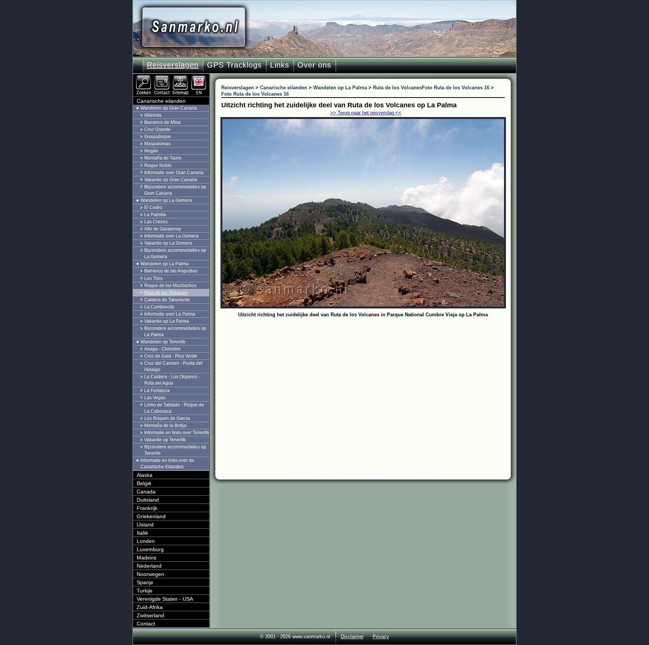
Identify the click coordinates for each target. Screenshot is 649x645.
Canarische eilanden (161, 101)
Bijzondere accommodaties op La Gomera (175, 253)
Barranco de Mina (162, 122)
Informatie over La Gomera (171, 236)
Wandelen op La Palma (164, 263)
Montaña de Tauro (162, 158)
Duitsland (148, 500)
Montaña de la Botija (165, 425)
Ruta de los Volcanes (165, 292)
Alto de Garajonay (162, 229)
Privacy (381, 636)
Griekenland (151, 516)
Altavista (152, 115)
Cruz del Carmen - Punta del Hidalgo (173, 366)
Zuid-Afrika (150, 607)
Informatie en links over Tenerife (176, 432)
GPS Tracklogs (234, 65)
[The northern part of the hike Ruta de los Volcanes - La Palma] (199, 77)
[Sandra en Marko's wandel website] (193, 27)
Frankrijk (147, 508)
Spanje (145, 582)
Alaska (144, 475)
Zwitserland (150, 615)
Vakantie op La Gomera (168, 243)
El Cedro (153, 207)
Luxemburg (150, 549)
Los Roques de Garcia (167, 418)
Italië (142, 533)
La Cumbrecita (159, 307)
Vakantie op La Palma (166, 321)
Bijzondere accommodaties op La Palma (175, 331)
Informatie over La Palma (169, 314)
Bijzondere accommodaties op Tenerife (175, 450)
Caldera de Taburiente (167, 299)
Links (279, 65)
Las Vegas (155, 397)
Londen (146, 541)
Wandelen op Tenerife (163, 341)
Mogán (151, 150)
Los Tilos (153, 278)
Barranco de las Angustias (171, 271)
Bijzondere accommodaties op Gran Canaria (175, 190)
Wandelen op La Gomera (166, 200)
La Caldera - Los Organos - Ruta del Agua (172, 380)
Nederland (149, 566)
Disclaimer (352, 636)
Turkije (144, 591)
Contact (146, 624)
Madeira (146, 558)
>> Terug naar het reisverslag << (365, 113)
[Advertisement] (368, 375)
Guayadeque (157, 136)
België (144, 483)
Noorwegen (150, 574)
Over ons (314, 65)
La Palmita (155, 214)
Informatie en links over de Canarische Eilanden (167, 463)
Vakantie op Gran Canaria (170, 179)
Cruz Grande (157, 129)
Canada (146, 492)
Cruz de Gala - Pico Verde (170, 356)
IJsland (145, 525)
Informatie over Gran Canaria (174, 172)
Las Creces (156, 221)
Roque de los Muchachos (170, 285)
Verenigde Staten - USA (165, 599)
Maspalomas (157, 143)
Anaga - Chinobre (162, 349)
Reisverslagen (173, 65)
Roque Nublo (158, 165)
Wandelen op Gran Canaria (168, 108)
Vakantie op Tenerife (165, 439)
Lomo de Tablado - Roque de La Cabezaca (174, 408)
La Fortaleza (157, 390)
